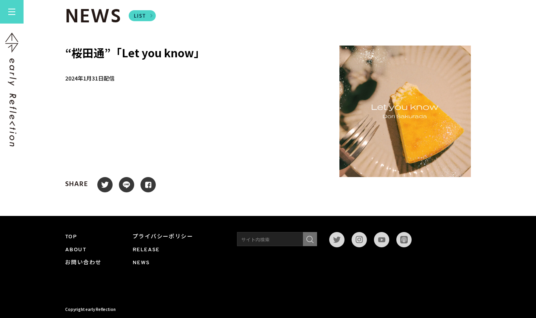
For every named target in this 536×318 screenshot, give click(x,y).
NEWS (141, 263)
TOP (71, 237)
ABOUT (75, 250)
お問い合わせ (83, 263)
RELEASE (146, 250)
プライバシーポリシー (163, 237)
